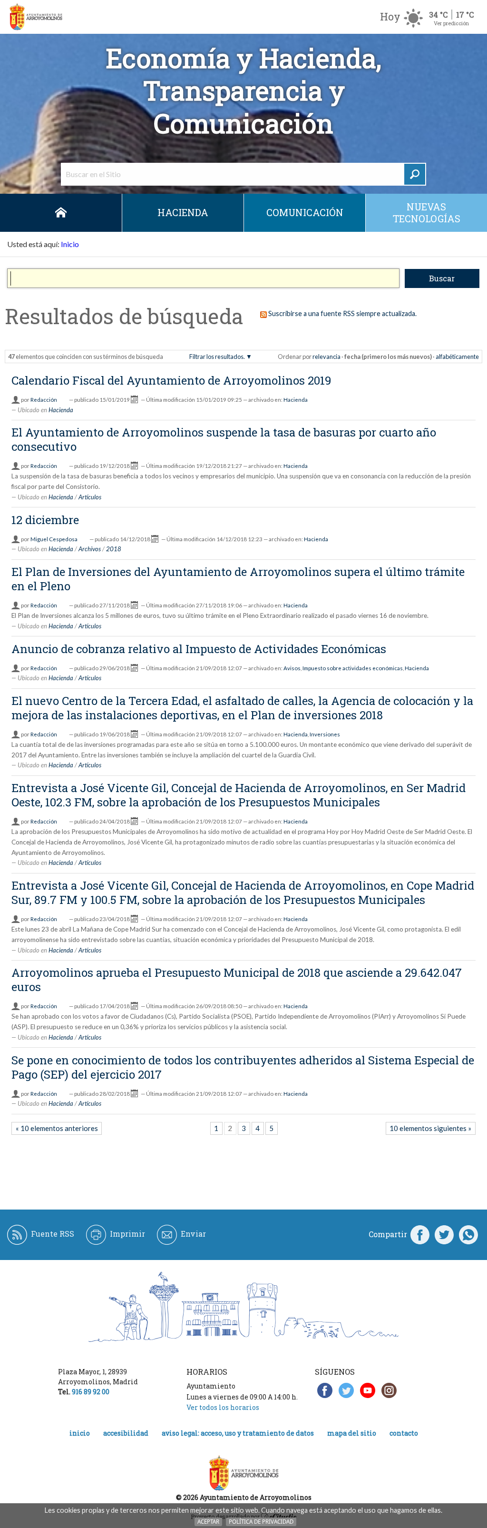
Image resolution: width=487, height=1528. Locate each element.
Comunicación (304, 212)
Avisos (292, 668)
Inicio (61, 213)
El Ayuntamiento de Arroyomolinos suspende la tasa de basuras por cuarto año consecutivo (223, 439)
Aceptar (208, 1521)
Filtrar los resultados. (217, 356)
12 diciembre (45, 519)
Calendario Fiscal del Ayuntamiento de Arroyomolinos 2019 (171, 380)
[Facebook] (419, 1234)
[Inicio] (35, 16)
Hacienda (182, 212)
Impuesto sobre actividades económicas (352, 668)
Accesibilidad (125, 1433)
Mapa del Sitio (351, 1433)
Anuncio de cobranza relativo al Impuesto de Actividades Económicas (198, 648)
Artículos (89, 497)
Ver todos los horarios (222, 1407)
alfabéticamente (457, 356)
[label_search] (414, 174)
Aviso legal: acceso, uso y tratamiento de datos (238, 1433)
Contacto (404, 1433)
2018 (113, 549)
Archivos (89, 549)
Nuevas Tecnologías (426, 212)
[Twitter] (444, 1234)
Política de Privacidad (261, 1521)
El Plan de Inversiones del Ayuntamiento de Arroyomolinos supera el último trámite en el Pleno (238, 579)
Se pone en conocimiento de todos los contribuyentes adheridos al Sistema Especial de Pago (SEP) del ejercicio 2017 (242, 1067)
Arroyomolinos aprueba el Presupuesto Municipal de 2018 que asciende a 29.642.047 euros (236, 979)
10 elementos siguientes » (430, 1128)
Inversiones (325, 734)
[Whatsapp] (468, 1234)
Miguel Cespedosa (54, 539)
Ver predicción (451, 23)
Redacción (43, 400)
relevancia (326, 356)
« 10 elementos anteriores (57, 1128)
